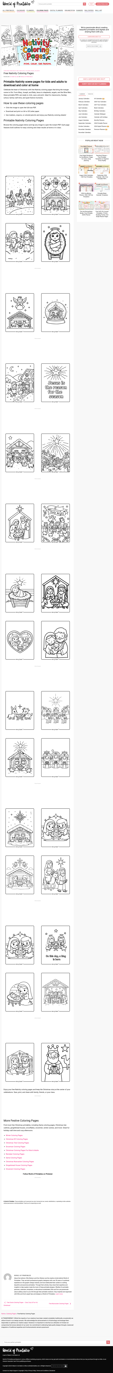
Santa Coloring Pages (14, 1158)
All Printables (8, 10)
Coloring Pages (42, 10)
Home (3, 1314)
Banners (79, 10)
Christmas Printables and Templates (14, 70)
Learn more (59, 1294)
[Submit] (84, 4)
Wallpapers (89, 10)
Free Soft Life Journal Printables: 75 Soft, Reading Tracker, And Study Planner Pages (102, 214)
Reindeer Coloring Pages (15, 1154)
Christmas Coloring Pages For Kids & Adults (22, 1150)
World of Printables (27, 76)
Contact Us (6, 1370)
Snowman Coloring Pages (15, 1147)
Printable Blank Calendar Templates (102, 194)
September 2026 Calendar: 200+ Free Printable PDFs (102, 177)
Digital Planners (56, 10)
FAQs (26, 1370)
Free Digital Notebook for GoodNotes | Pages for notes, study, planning (86, 158)
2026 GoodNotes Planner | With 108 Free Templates (86, 195)
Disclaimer (52, 1370)
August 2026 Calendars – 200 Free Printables (86, 176)
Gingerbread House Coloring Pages (19, 1165)
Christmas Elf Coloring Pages (17, 1139)
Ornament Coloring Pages (15, 1169)
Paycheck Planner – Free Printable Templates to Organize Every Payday (102, 158)
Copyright (21, 1370)
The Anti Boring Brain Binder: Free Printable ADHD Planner (86, 213)
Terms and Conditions (43, 1370)
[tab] (82, 94)
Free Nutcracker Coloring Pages (59, 1303)
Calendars (21, 10)
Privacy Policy (32, 1370)
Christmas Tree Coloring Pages (17, 1143)
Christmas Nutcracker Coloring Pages (20, 1162)
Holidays (37, 70)
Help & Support (14, 1370)
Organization (70, 10)
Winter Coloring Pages (14, 1135)
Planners (30, 10)
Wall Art (98, 10)
